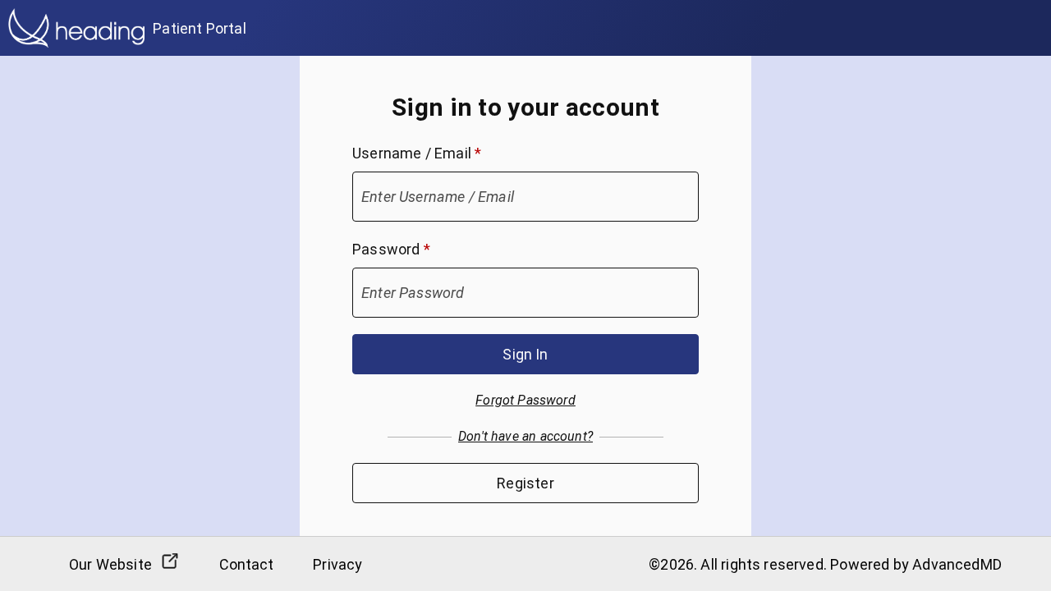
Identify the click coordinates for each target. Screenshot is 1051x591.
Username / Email (416, 153)
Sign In (525, 354)
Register (525, 483)
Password (391, 249)
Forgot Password (525, 400)
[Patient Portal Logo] (76, 28)
